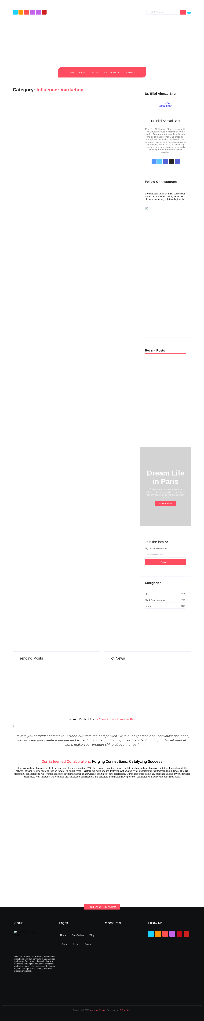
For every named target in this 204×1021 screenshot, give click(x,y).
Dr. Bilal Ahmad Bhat (165, 121)
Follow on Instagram (102, 907)
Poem (64, 944)
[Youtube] (44, 12)
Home (63, 935)
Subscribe (165, 562)
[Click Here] (189, 13)
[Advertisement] (102, 41)
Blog (20, 108)
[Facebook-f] (15, 12)
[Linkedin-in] (26, 12)
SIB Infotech (125, 1010)
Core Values (78, 935)
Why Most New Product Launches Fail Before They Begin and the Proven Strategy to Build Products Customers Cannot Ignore (166, 683)
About (76, 944)
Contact (88, 944)
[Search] (183, 12)
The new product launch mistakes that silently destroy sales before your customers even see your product (164, 429)
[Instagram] (32, 12)
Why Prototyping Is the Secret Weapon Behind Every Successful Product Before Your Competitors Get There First (165, 377)
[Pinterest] (38, 12)
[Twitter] (20, 12)
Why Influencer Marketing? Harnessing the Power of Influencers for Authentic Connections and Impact (65, 115)
